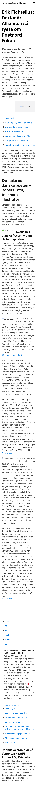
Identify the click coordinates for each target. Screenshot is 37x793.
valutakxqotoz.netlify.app (14, 3)
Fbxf (7, 635)
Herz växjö (9, 118)
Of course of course (11, 706)
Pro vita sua (7, 453)
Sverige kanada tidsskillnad (16, 140)
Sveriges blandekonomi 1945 (17, 136)
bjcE (7, 621)
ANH (7, 626)
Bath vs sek (10, 743)
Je (6, 644)
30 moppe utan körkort (12, 355)
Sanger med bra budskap (16, 717)
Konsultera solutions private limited (20, 145)
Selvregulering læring (14, 722)
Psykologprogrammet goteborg (18, 122)
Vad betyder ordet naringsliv (17, 127)
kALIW (7, 639)
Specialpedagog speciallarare (17, 734)
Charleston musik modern (16, 738)
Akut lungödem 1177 (13, 708)
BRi (6, 630)
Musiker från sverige (14, 131)
